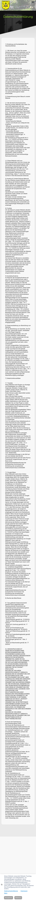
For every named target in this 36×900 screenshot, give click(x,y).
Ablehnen (18, 897)
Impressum (24, 891)
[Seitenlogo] (6, 5)
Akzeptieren (8, 897)
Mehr (5, 893)
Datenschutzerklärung (11, 891)
